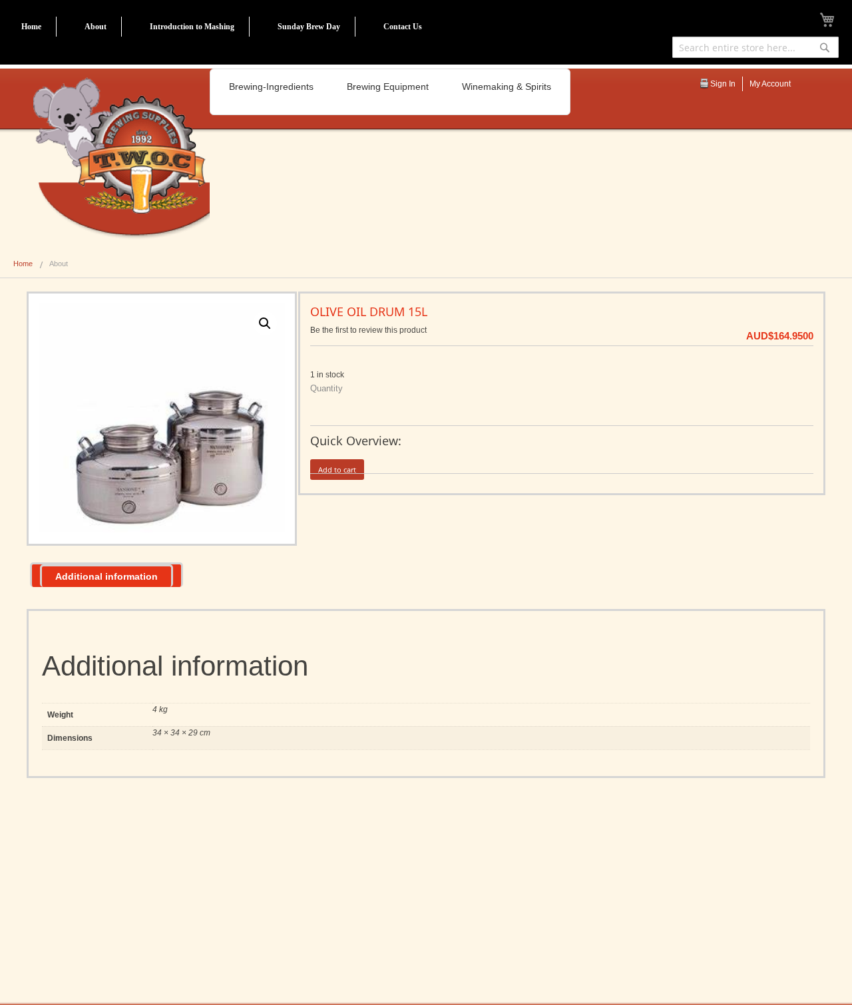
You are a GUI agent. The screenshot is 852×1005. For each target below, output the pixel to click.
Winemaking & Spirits (506, 86)
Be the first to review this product (368, 330)
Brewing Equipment (388, 86)
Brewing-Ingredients (271, 86)
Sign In (723, 84)
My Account (770, 84)
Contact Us (402, 26)
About (95, 26)
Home (31, 26)
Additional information (106, 576)
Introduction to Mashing (192, 26)
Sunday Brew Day (309, 26)
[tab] (106, 574)
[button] (265, 323)
